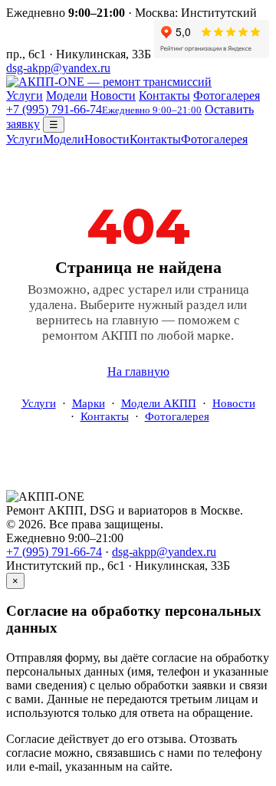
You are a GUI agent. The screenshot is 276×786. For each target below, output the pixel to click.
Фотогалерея (226, 95)
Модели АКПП (158, 403)
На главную (138, 371)
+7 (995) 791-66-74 (104, 109)
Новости (113, 95)
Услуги (24, 95)
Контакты (164, 95)
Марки (88, 403)
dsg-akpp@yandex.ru (58, 67)
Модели (66, 95)
